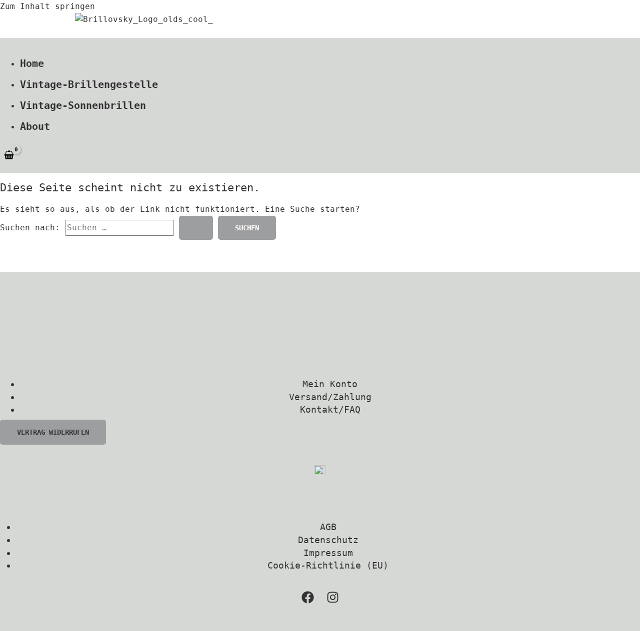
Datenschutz (328, 540)
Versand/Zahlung (330, 397)
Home (32, 63)
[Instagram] (332, 601)
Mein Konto (330, 384)
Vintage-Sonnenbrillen (83, 105)
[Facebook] (308, 601)
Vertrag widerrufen (53, 432)
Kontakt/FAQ (330, 409)
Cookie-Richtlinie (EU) (328, 565)
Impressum (328, 553)
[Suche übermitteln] (196, 228)
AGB (328, 527)
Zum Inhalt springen (47, 6)
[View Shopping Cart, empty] (9, 155)
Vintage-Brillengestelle (89, 84)
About (35, 126)
